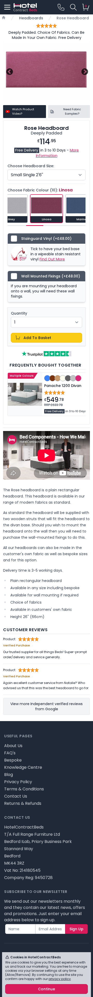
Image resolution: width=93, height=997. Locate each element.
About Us (13, 746)
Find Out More (52, 259)
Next (84, 71)
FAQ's (10, 753)
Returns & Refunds (22, 803)
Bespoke (13, 760)
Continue (46, 989)
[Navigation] (7, 7)
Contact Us (15, 796)
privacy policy (60, 979)
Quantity (19, 313)
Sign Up (76, 929)
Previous (9, 71)
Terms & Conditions (24, 789)
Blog (8, 775)
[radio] (46, 208)
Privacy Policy (18, 782)
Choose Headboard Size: (30, 165)
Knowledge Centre (23, 767)
